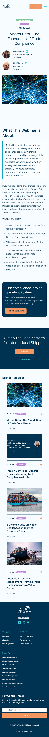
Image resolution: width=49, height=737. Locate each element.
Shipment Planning (9, 668)
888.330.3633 (23, 618)
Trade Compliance (26, 644)
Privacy (18, 731)
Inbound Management (9, 676)
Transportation (25, 640)
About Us (5, 640)
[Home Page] (6, 6)
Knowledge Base (8, 644)
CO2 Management (8, 687)
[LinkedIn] (27, 51)
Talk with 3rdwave (16, 310)
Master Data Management (11, 661)
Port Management (8, 679)
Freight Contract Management (12, 683)
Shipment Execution (9, 672)
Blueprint (5, 636)
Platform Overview (26, 636)
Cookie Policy (28, 731)
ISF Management (8, 665)
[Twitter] (23, 622)
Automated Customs (9, 657)
